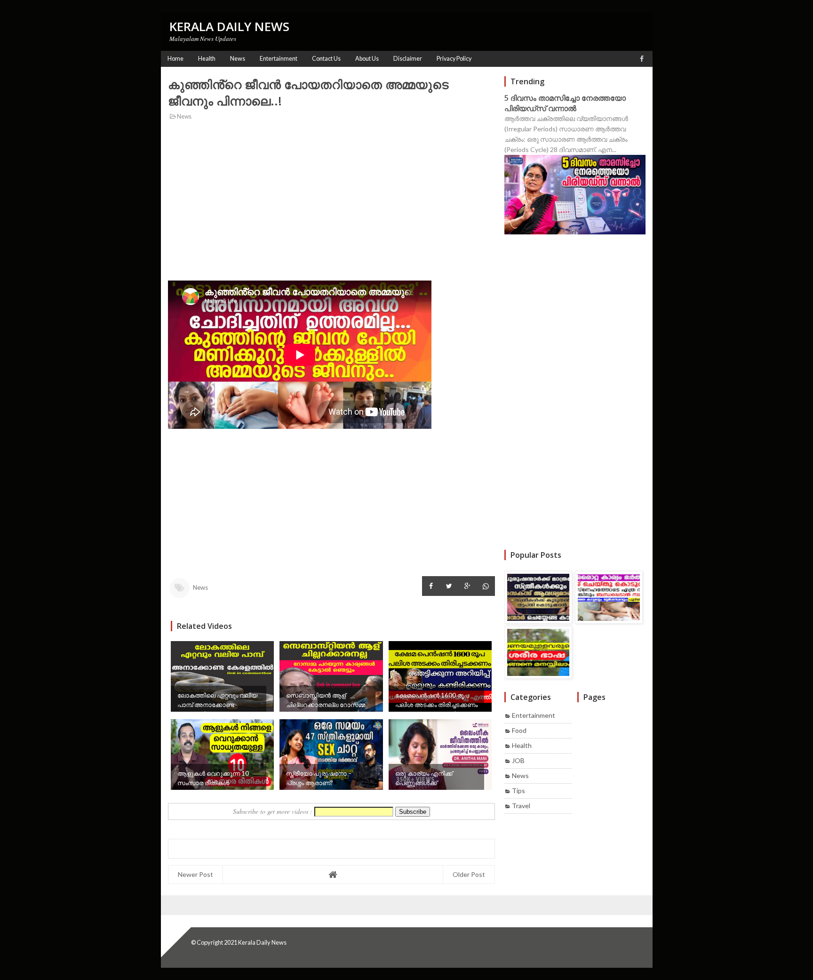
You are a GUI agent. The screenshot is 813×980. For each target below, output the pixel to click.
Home (175, 58)
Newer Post (195, 874)
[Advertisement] (331, 190)
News (183, 116)
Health (522, 745)
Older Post (469, 874)
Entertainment (533, 715)
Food (519, 730)
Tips (518, 791)
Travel (521, 806)
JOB (518, 760)
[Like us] (641, 58)
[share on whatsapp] (486, 586)
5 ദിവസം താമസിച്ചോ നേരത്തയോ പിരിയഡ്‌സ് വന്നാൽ (565, 103)
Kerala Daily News (262, 942)
